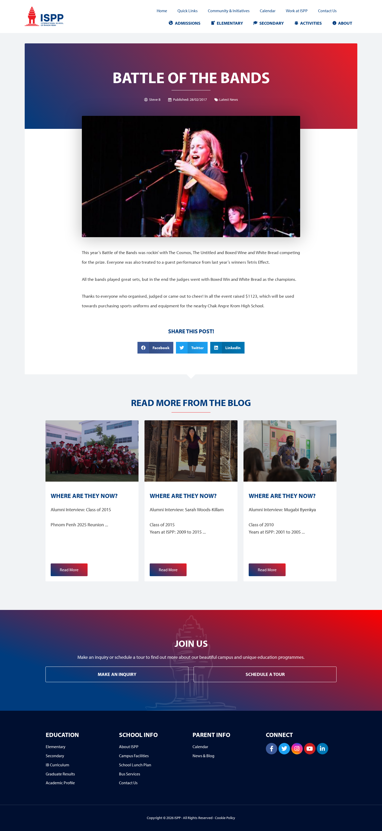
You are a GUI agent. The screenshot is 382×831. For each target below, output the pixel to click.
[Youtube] (309, 748)
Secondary (271, 23)
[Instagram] (297, 748)
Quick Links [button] (187, 10)
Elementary (230, 23)
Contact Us (327, 10)
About (345, 23)
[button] (155, 348)
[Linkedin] (322, 748)
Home (162, 10)
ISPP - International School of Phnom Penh (52, 16)
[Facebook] (271, 748)
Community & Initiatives (228, 10)
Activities (311, 23)
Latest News (228, 99)
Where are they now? (84, 496)
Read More (69, 569)
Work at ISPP (297, 10)
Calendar (267, 10)
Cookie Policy (225, 817)
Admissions (187, 23)
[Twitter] (284, 748)
